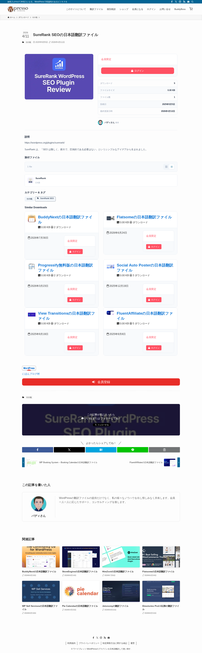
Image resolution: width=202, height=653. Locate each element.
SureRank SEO (46, 198)
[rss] (184, 1)
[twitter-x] (176, 1)
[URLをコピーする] (164, 449)
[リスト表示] (171, 166)
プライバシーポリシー (89, 643)
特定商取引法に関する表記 (115, 643)
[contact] (188, 1)
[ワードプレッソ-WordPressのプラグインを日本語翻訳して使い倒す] (19, 9)
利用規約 (71, 643)
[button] (190, 9)
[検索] (192, 1)
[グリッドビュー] (166, 166)
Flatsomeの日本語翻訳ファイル (144, 217)
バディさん (39, 515)
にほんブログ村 (31, 374)
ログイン (139, 70)
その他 (28, 42)
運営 (133, 643)
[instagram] (180, 1)
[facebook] (172, 1)
